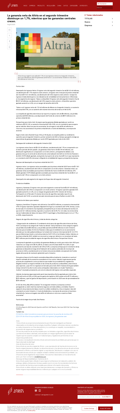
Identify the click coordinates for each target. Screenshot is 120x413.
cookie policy (31, 410)
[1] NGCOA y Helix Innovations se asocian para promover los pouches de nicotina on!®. (44, 314)
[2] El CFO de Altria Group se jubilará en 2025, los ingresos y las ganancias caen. (41, 316)
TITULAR (88, 19)
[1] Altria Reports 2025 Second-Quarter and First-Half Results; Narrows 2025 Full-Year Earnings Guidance (47, 308)
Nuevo (87, 22)
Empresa (88, 25)
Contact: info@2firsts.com (44, 395)
